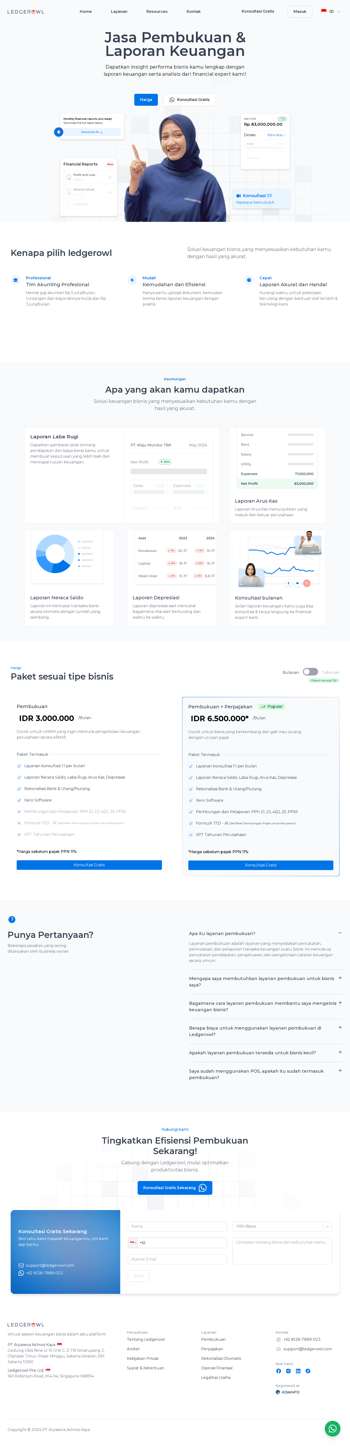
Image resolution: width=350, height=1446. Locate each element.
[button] (132, 1243)
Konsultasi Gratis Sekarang (169, 1188)
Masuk (300, 11)
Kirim (138, 1276)
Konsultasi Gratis (193, 99)
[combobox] (237, 1226)
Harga (146, 99)
